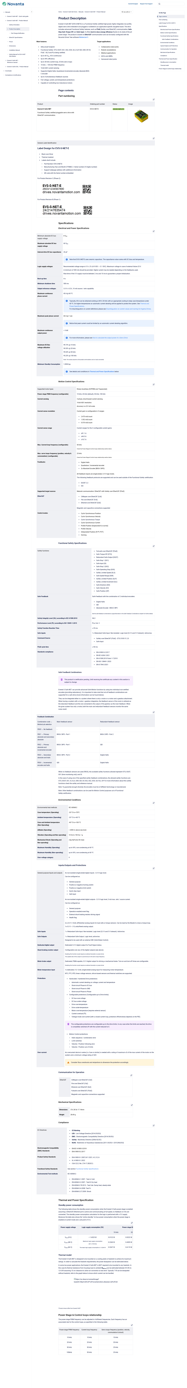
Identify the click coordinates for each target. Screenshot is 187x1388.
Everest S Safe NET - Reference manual (13, 61)
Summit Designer (133, 4)
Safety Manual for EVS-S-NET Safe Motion (17, 55)
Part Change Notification (17, 33)
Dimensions (12, 46)
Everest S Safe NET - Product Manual (17, 20)
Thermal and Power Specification (168, 59)
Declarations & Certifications (13, 75)
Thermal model (164, 65)
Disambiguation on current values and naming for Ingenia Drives (128, 309)
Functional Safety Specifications (169, 36)
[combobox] (171, 4)
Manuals (7, 12)
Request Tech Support (146, 4)
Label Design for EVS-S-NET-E (167, 23)
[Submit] (159, 3)
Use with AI (126, 12)
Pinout (11, 41)
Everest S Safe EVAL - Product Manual (17, 66)
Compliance (163, 55)
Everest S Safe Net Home (70, 12)
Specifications (163, 26)
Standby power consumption (168, 62)
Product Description (14, 29)
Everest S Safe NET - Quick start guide (17, 16)
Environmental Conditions (167, 42)
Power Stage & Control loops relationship (170, 68)
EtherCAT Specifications (15, 37)
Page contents (163, 16)
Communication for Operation (168, 49)
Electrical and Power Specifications (170, 29)
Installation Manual (14, 50)
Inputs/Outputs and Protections (169, 46)
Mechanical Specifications (167, 52)
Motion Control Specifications (168, 32)
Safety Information (14, 25)
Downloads (8, 71)
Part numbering (163, 19)
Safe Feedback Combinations (170, 39)
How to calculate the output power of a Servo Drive (110, 338)
